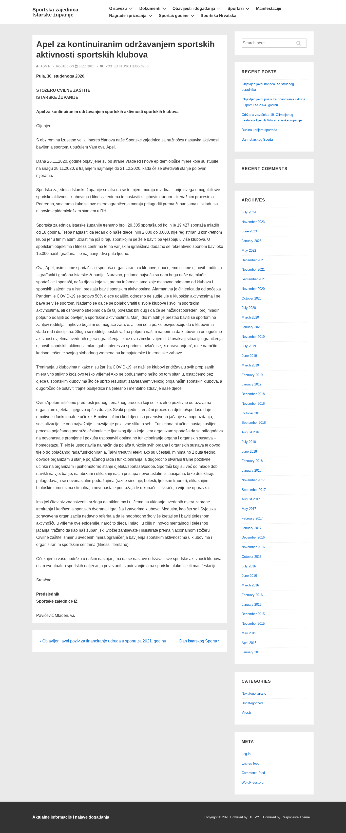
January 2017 (251, 528)
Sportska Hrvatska (218, 15)
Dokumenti (149, 8)
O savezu (118, 8)
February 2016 (252, 595)
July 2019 (249, 346)
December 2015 (253, 614)
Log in (246, 754)
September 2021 (254, 279)
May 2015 (249, 633)
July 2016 (249, 566)
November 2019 (253, 337)
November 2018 (253, 403)
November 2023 (253, 222)
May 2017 (249, 509)
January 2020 (251, 327)
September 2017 (254, 490)
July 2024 (249, 212)
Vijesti (246, 712)
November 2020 (253, 289)
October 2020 (251, 298)
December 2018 (253, 394)
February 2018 (252, 461)
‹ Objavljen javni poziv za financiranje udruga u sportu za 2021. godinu (103, 641)
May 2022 (249, 250)
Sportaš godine (173, 15)
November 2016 (253, 547)
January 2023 (251, 241)
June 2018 (249, 451)
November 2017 (253, 480)
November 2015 (253, 623)
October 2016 (251, 557)
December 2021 (253, 260)
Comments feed (253, 773)
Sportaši (235, 8)
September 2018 (254, 422)
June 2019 (249, 356)
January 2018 (251, 470)
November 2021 (253, 269)
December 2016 (253, 537)
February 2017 (252, 518)
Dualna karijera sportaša (259, 130)
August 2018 (251, 432)
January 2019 (251, 384)
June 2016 (249, 576)
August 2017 (251, 499)
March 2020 (250, 317)
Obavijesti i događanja (193, 8)
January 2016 (251, 604)
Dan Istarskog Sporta (257, 139)
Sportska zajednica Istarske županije (55, 12)
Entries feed (250, 763)
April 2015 (249, 643)
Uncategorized (136, 66)
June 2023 (249, 231)
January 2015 (251, 652)
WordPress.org (252, 782)
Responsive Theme (295, 817)
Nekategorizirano (254, 693)
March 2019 (250, 365)
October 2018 (251, 413)
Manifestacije (268, 8)
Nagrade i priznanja (127, 15)
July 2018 (249, 442)
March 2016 (250, 585)
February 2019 (252, 375)
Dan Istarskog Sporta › (199, 641)
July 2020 (249, 308)
